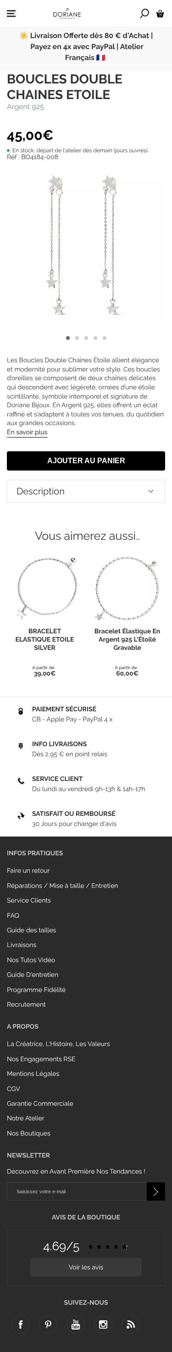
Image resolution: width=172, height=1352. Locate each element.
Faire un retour (28, 871)
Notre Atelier (25, 1118)
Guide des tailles (31, 930)
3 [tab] (86, 338)
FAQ (13, 916)
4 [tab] (95, 338)
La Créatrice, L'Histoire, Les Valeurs (58, 1044)
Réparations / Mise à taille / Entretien (62, 886)
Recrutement (26, 1004)
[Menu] (11, 13)
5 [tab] (104, 338)
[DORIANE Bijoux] (67, 13)
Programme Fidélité (36, 990)
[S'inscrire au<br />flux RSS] (131, 1324)
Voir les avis (86, 1267)
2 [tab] (77, 338)
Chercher (145, 13)
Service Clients (29, 900)
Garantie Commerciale (40, 1104)
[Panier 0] (160, 13)
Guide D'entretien (32, 975)
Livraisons (21, 945)
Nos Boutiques (28, 1133)
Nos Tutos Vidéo (31, 960)
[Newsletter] (156, 1191)
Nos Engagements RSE (41, 1059)
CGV (13, 1089)
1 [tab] (67, 338)
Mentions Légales (33, 1074)
